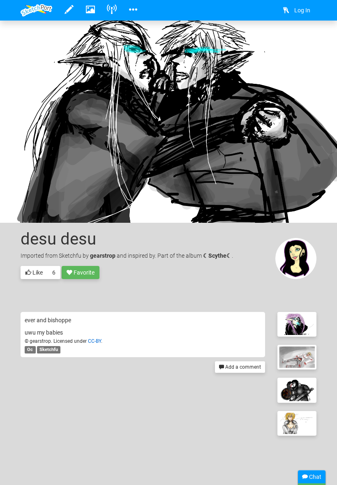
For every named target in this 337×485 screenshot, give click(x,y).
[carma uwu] (297, 423)
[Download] (284, 40)
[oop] (297, 357)
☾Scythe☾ (217, 255)
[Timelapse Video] (306, 40)
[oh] (297, 390)
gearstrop (102, 255)
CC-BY (94, 341)
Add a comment (242, 367)
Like (37, 272)
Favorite (83, 272)
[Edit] (262, 40)
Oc (30, 349)
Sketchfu (48, 349)
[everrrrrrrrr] (297, 324)
